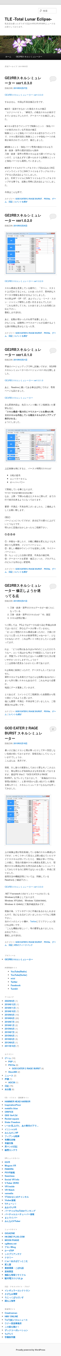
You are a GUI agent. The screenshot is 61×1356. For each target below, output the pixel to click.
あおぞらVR (10, 1207)
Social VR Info (12, 1179)
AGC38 (11, 1082)
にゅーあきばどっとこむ (16, 1261)
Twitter (33, 921)
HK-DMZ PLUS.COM (15, 1236)
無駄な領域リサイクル (15, 1274)
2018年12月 (10, 1004)
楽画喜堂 (9, 1271)
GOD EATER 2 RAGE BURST (28, 198)
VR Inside (9, 1186)
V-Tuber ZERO (12, 1182)
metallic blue (11, 1108)
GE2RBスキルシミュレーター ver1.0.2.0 (23, 218)
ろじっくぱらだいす (14, 1297)
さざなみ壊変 (11, 1293)
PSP (10, 1061)
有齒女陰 (9, 1143)
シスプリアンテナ (13, 1253)
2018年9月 (10, 1014)
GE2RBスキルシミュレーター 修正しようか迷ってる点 (23, 590)
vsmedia (9, 1193)
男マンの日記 (11, 1146)
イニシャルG (11, 1129)
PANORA (9, 1169)
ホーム (8, 56)
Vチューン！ (11, 1203)
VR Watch (9, 1189)
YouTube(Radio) (19, 971)
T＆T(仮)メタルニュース (16, 1319)
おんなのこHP (11, 1132)
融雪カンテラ (11, 1149)
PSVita (47, 198)
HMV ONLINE (11, 1316)
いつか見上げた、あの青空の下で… (22, 1125)
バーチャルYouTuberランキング (20, 1210)
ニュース (9, 1075)
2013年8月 (10, 1042)
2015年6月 (10, 1035)
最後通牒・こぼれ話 (14, 1267)
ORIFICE (9, 1111)
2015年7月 (10, 1032)
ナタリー (9, 1257)
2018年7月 (10, 1021)
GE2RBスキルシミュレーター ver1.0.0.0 (24, 886)
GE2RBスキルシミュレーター (29, 56)
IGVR (7, 1162)
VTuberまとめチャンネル (17, 1196)
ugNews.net (10, 1243)
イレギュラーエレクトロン (17, 1290)
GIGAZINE (10, 1233)
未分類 (8, 1089)
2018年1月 (10, 1025)
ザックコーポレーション (16, 1330)
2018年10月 (10, 1011)
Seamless (9, 1175)
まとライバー (11, 1217)
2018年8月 (10, 1018)
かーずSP (9, 1250)
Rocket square (12, 1118)
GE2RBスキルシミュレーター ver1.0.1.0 (23, 352)
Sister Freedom (12, 1122)
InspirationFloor (13, 1104)
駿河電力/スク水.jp (14, 1278)
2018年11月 (10, 1007)
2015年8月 (10, 1028)
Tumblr (14, 988)
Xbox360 (12, 1071)
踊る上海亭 (10, 1300)
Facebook (15, 985)
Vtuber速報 (10, 1200)
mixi (13, 978)
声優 (7, 1078)
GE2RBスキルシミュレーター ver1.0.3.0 (23, 80)
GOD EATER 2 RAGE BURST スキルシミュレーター (23, 733)
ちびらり (9, 1333)
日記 (11, 201)
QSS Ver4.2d (11, 1115)
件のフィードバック (23, 944)
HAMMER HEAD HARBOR (17, 1101)
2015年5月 (10, 1039)
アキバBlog (10, 1247)
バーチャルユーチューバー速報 (19, 1214)
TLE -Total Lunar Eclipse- (28, 19)
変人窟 (8, 1264)
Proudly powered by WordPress (30, 1349)
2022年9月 (10, 1000)
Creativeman (11, 1312)
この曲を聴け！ (12, 1326)
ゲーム (8, 1058)
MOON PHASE (12, 1240)
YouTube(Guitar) (19, 974)
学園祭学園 (10, 1337)
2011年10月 (10, 1045)
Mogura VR (10, 1165)
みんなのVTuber (12, 1221)
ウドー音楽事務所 (13, 1323)
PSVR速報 (10, 1172)
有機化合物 (10, 1139)
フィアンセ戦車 (12, 1136)
